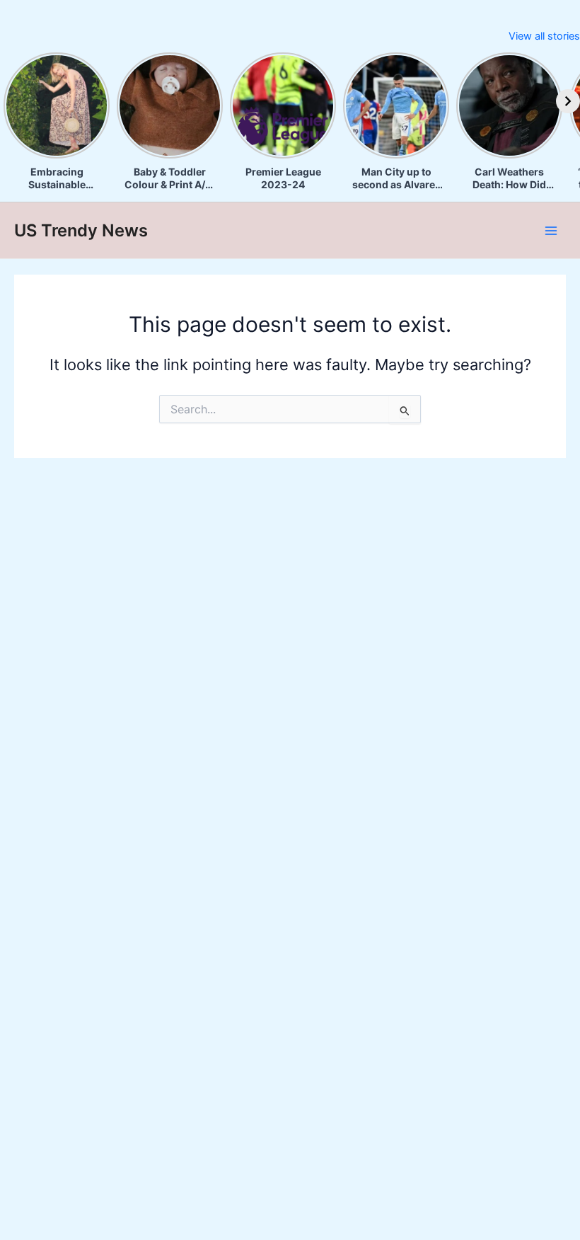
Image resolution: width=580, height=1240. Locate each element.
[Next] (568, 101)
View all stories (544, 36)
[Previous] (12, 101)
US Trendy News (81, 230)
